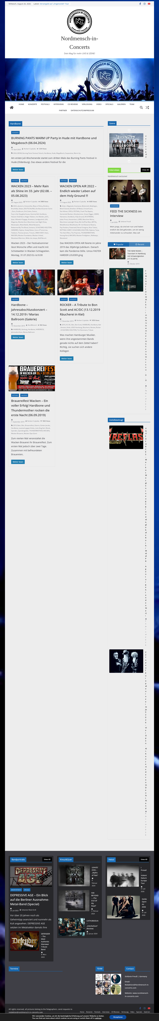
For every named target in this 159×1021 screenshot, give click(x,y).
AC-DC (68, 325)
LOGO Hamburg (76, 327)
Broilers (46, 206)
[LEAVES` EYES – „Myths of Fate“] (74, 877)
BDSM (19, 153)
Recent (141, 244)
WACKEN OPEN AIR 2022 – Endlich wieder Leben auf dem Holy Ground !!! (78, 191)
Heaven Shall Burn (17, 217)
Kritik (68, 327)
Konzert (63, 327)
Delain (21, 209)
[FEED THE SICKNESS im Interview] (129, 191)
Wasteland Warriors (18, 238)
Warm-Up (77, 153)
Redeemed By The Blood (19, 227)
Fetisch (41, 153)
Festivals (45, 104)
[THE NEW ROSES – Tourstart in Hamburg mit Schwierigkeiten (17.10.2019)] (117, 253)
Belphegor (93, 206)
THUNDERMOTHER (87, 233)
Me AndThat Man (85, 222)
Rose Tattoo (93, 227)
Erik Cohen (27, 211)
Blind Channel (64, 209)
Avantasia (77, 206)
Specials (109, 104)
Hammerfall (34, 214)
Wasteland (63, 238)
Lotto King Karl (40, 428)
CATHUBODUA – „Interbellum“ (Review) (92, 925)
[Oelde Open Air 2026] (123, 907)
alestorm (20, 206)
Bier (72, 325)
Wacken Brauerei (17, 433)
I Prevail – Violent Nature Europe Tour (144, 875)
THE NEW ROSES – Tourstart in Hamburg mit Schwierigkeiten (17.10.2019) (136, 255)
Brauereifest (29, 425)
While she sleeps (31, 238)
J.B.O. (46, 217)
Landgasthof (39, 219)
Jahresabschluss (16, 332)
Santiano (32, 227)
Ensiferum (19, 211)
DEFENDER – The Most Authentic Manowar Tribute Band (45, 942)
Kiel (99, 325)
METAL (94, 222)
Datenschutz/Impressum (82, 110)
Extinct (34, 211)
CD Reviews (73, 104)
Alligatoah (70, 206)
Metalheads (74, 225)
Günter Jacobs (45, 425)
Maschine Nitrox (88, 219)
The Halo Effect (65, 233)
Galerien (121, 104)
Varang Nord (64, 235)
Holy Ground (79, 217)
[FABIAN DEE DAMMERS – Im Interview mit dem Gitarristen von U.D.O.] (126, 280)
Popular (119, 244)
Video (98, 104)
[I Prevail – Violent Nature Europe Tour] (123, 879)
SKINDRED (14, 230)
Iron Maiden (40, 217)
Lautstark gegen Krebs (26, 428)
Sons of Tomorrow (41, 230)
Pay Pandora (64, 227)
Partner (63, 110)
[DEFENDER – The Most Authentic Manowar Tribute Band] (24, 945)
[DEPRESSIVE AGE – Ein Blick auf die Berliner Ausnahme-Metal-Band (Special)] (31, 876)
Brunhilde (14, 209)
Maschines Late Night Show (36, 222)
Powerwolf (73, 227)
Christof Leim (88, 209)
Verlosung (87, 104)
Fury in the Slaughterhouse (20, 214)
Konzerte (32, 104)
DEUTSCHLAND (29, 209)
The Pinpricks (75, 233)
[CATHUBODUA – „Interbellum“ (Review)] (72, 927)
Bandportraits (16, 890)
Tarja (97, 230)
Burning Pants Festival (30, 153)
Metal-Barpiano (34, 225)
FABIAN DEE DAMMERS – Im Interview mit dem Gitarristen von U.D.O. (146, 327)
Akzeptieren (118, 1017)
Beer (19, 425)
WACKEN (14, 235)
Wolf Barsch (42, 238)
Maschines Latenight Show (69, 222)
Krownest (31, 219)
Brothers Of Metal (76, 209)
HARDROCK (40, 329)
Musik (48, 428)
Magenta (14, 222)
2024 (15, 153)
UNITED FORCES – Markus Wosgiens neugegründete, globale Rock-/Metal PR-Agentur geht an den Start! (146, 522)
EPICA (71, 211)
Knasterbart (73, 219)
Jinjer (13, 219)
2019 (63, 325)
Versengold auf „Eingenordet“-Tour (54, 4)
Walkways (94, 235)
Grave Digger (88, 214)
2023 (15, 206)
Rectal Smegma (82, 227)
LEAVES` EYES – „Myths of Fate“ (95, 871)
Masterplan (15, 225)
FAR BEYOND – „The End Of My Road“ (94, 899)
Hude (54, 153)
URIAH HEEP (39, 233)
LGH (46, 219)
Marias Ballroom (29, 332)
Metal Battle (24, 225)
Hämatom (63, 217)
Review (92, 327)
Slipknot (92, 230)
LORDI (80, 219)
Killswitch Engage (21, 219)
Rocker (98, 327)
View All (145, 170)
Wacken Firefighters (83, 235)
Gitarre (37, 425)
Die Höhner (64, 211)
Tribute (90, 330)
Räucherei (86, 327)
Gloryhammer (78, 214)
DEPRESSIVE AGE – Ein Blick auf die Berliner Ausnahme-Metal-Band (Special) (29, 899)
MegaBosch (60, 153)
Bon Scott (78, 325)
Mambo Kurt (22, 222)
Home (21, 104)
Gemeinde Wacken (66, 214)
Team (132, 104)
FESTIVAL (76, 211)
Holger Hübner (30, 217)
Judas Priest (64, 219)
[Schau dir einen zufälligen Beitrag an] (147, 107)
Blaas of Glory (38, 206)
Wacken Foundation (25, 235)
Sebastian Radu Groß (28, 910)
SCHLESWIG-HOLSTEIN (44, 227)
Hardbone (47, 153)
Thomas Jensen (23, 233)
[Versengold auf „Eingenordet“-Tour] (126, 145)
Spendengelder (23, 431)
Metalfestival (64, 225)
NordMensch (32, 325)
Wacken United (37, 235)
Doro (13, 211)
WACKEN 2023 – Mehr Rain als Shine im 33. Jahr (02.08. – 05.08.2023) (31, 191)
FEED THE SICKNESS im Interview (126, 213)
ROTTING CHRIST (66, 230)
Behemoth (85, 206)
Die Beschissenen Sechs (44, 209)
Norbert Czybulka (30, 149)
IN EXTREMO (89, 217)
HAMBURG (17, 329)
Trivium (31, 233)
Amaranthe (28, 206)
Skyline (21, 230)
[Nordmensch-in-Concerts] (12, 107)
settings (98, 1018)
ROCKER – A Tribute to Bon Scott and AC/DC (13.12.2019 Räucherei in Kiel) (80, 309)
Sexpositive (69, 153)
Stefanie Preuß (125, 221)
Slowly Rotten (29, 230)
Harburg (24, 329)
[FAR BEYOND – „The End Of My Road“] (74, 903)
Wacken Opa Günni (30, 433)
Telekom (14, 233)
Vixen (46, 233)
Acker (64, 206)
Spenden (14, 431)
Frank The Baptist (86, 211)
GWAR (96, 214)
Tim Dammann (82, 330)
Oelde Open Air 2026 (144, 903)
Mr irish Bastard (84, 225)
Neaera (93, 225)
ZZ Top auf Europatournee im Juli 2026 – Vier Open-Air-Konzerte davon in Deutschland (146, 730)
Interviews (59, 104)
